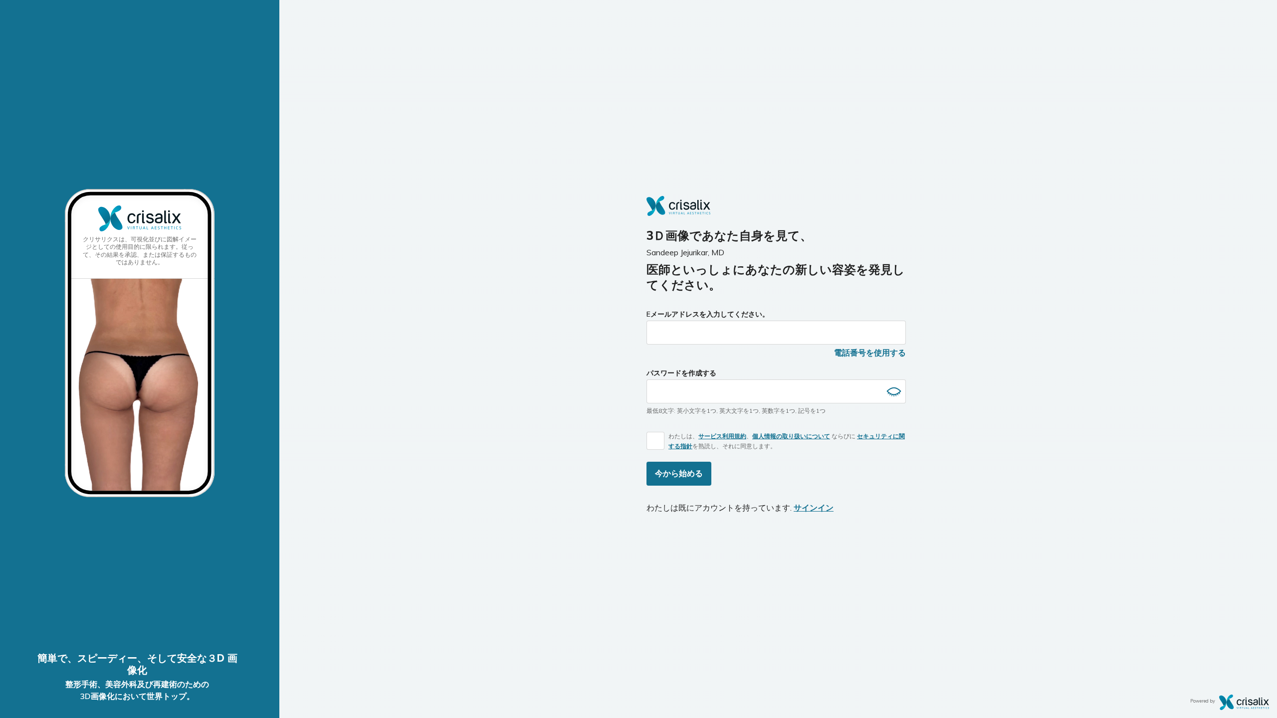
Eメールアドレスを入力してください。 (707, 314)
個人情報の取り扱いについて (791, 436)
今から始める (679, 473)
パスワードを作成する (681, 372)
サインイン (814, 508)
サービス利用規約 (722, 436)
